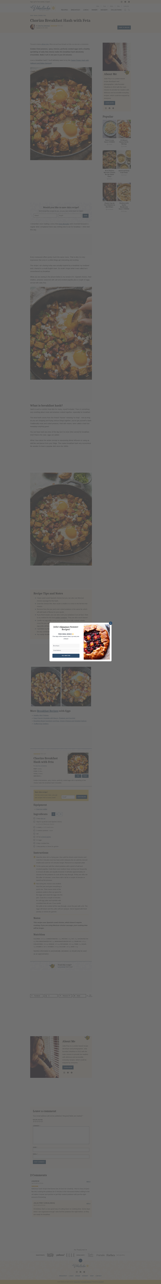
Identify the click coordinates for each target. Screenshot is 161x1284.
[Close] (110, 623)
